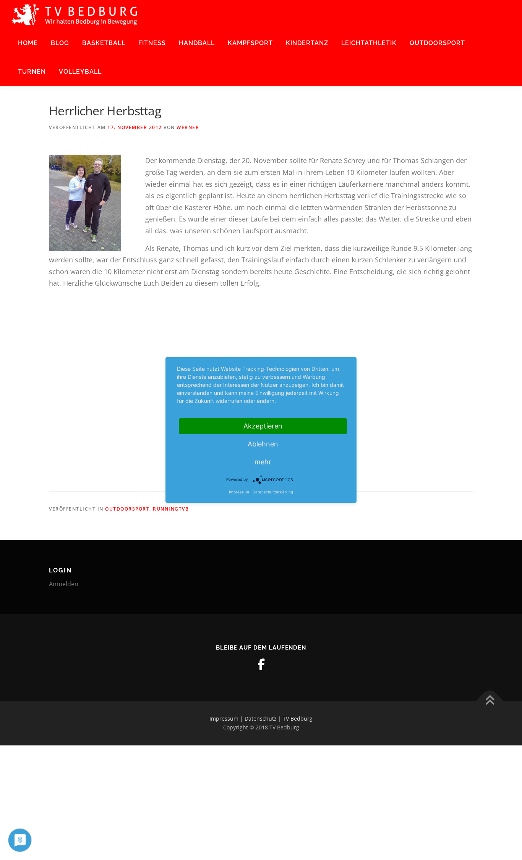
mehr (263, 462)
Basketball (103, 43)
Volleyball (80, 71)
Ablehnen (263, 444)
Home (28, 43)
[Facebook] (261, 664)
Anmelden (63, 584)
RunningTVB (171, 509)
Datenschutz (261, 718)
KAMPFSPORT (250, 43)
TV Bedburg (298, 718)
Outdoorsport (437, 43)
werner (188, 127)
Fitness (152, 43)
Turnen (32, 71)
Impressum (223, 718)
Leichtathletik (369, 43)
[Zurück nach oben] (489, 700)
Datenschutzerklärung (273, 492)
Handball (197, 43)
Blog (60, 43)
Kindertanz (307, 43)
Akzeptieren (262, 426)
